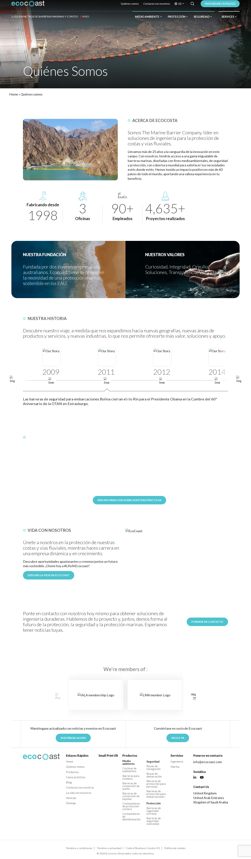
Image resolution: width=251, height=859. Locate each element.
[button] (238, 380)
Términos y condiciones (78, 848)
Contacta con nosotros (156, 3)
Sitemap (71, 803)
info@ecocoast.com (207, 762)
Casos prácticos (75, 777)
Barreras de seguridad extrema (153, 811)
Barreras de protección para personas (156, 784)
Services (228, 16)
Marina (175, 766)
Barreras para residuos (130, 777)
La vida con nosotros (78, 792)
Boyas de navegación (153, 767)
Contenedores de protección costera (131, 806)
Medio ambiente (147, 16)
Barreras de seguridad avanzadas (153, 821)
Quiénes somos (130, 3)
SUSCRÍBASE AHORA (73, 737)
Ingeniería (177, 761)
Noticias (71, 798)
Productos (72, 772)
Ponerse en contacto (207, 621)
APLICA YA (177, 737)
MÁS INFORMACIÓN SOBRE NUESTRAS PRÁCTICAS (129, 500)
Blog (69, 782)
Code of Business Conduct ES (143, 848)
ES (180, 3)
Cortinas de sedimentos (129, 770)
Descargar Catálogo (220, 3)
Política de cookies (175, 848)
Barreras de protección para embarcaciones (156, 794)
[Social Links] (194, 777)
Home (13, 94)
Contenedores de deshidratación (131, 816)
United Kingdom (204, 793)
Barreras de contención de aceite (130, 786)
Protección (176, 16)
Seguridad (201, 16)
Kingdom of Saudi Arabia (210, 802)
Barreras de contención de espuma (130, 796)
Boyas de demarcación (154, 775)
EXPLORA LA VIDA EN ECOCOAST (48, 575)
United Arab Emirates (208, 798)
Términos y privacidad (109, 848)
